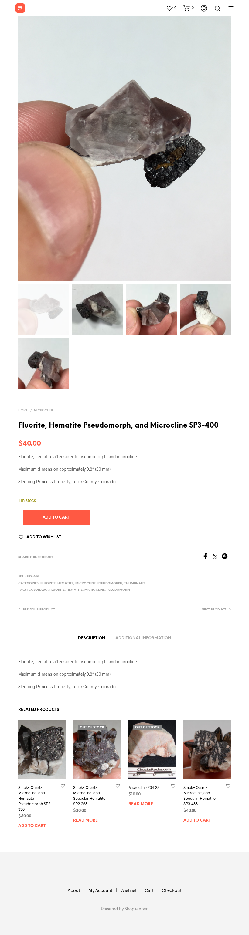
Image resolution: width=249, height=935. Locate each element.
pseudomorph (119, 590)
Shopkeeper (136, 908)
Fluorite (48, 583)
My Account (100, 890)
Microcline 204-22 (143, 787)
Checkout (172, 890)
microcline (94, 590)
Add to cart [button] (32, 826)
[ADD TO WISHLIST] (63, 785)
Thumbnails (134, 583)
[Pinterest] (226, 557)
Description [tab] (91, 638)
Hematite (65, 583)
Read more (85, 820)
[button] (171, 8)
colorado (38, 590)
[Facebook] (207, 557)
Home (23, 410)
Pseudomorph (109, 583)
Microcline (44, 410)
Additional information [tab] (143, 638)
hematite (75, 590)
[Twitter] (217, 557)
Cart (149, 890)
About (74, 890)
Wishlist (129, 890)
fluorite (57, 590)
